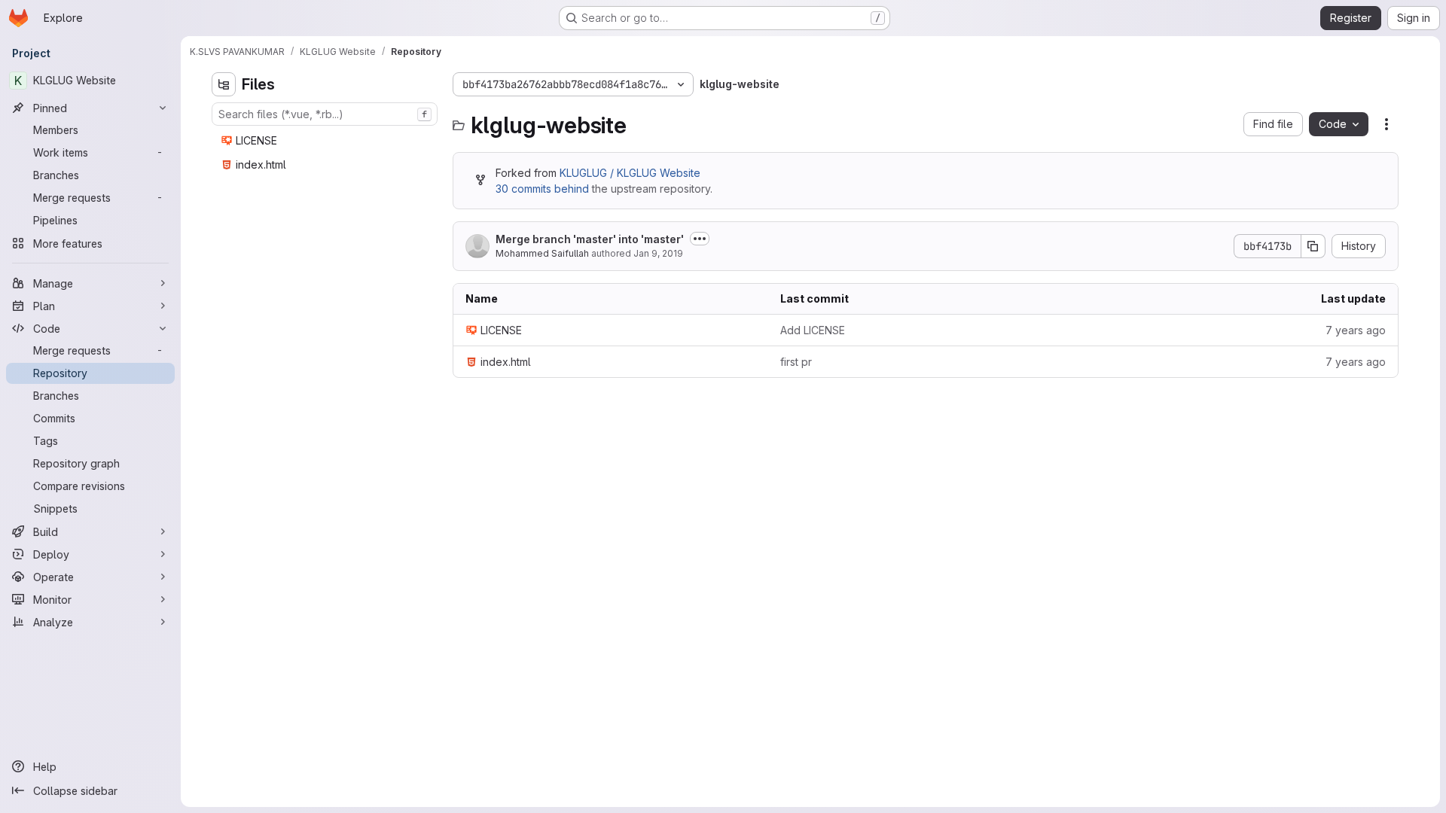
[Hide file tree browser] (224, 84)
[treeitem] (326, 141)
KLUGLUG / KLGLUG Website (630, 172)
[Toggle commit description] (699, 238)
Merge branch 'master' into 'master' (590, 239)
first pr (796, 361)
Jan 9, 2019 (658, 253)
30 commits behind (542, 188)
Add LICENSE (812, 330)
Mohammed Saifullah (543, 253)
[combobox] (325, 114)
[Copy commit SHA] (1313, 246)
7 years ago (1356, 330)
